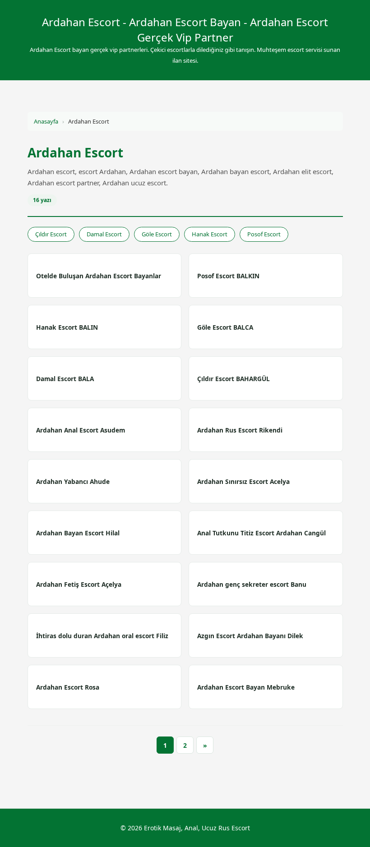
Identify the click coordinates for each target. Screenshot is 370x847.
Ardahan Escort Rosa (67, 687)
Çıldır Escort (51, 234)
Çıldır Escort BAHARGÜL (233, 378)
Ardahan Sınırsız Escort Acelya (243, 481)
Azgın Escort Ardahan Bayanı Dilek (250, 635)
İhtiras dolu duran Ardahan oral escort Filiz (102, 635)
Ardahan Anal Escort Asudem (80, 430)
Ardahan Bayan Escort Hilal (78, 533)
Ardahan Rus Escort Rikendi (239, 430)
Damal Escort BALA (65, 378)
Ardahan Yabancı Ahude (73, 481)
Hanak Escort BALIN (67, 327)
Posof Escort (264, 234)
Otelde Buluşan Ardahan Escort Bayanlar (98, 276)
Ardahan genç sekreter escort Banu (251, 584)
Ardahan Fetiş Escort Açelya (78, 584)
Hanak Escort (209, 234)
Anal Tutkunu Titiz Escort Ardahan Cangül (261, 533)
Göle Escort (157, 234)
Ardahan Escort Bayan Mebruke (246, 687)
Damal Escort (104, 234)
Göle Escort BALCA (225, 327)
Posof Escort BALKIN (228, 276)
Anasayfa (46, 121)
